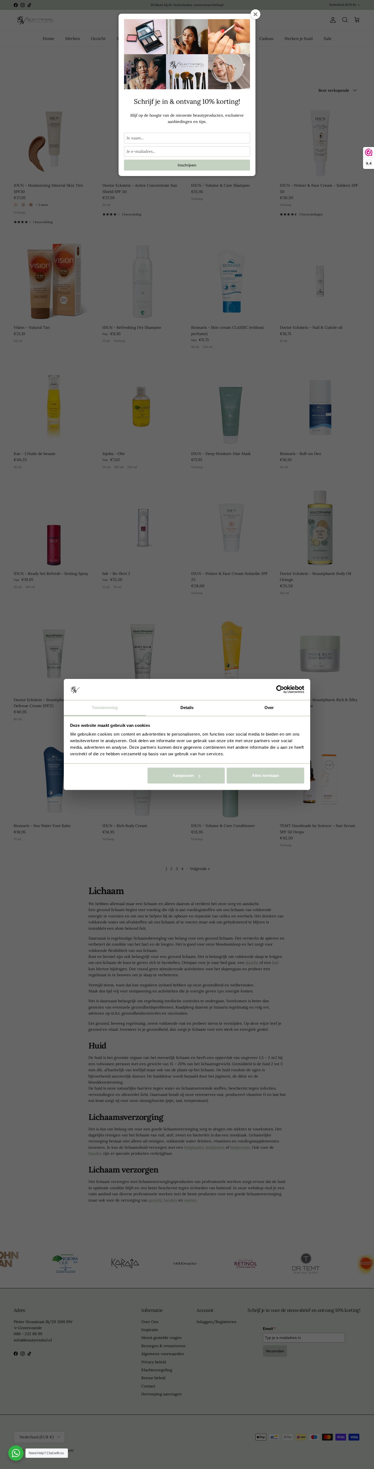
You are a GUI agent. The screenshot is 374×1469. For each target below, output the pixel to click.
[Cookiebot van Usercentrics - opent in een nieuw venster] (280, 689)
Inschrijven (187, 165)
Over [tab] (269, 707)
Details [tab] (187, 707)
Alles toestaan (265, 775)
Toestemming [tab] (105, 707)
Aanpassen (183, 775)
